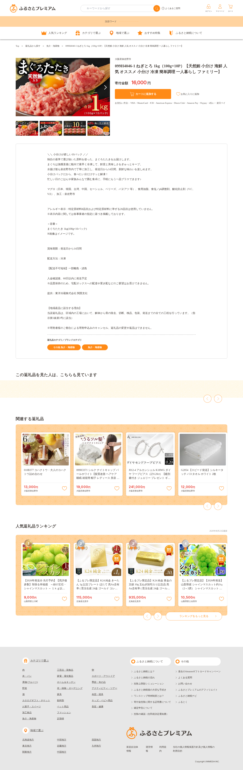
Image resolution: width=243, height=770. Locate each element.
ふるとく (182, 702)
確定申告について (143, 708)
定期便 (60, 718)
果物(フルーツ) (30, 682)
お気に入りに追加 (190, 94)
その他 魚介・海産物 (64, 347)
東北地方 (27, 746)
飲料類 (60, 700)
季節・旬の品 (99, 682)
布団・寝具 (97, 694)
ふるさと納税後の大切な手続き (150, 690)
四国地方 (96, 740)
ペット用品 (63, 706)
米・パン (27, 676)
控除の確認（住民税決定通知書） (151, 714)
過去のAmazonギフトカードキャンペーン (199, 671)
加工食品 (27, 712)
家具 (59, 694)
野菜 (24, 688)
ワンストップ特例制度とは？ (149, 696)
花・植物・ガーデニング (69, 688)
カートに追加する (146, 93)
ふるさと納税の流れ (144, 677)
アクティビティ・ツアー (104, 688)
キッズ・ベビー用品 (102, 700)
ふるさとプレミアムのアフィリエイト (198, 690)
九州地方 (96, 746)
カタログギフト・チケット (36, 700)
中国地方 (61, 752)
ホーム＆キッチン (66, 682)
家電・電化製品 (65, 676)
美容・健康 (97, 706)
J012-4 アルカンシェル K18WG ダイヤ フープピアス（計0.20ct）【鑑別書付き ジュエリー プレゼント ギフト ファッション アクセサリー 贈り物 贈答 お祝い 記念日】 (150, 478)
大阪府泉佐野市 (123, 59)
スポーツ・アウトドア (103, 676)
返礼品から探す (32, 46)
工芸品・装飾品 (65, 670)
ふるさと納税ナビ (187, 696)
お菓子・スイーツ (31, 706)
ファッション (64, 712)
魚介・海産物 (52, 46)
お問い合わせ (185, 683)
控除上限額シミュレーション (149, 683)
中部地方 (61, 740)
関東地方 (27, 752)
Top (17, 46)
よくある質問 (185, 677)
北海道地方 (28, 740)
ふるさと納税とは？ (144, 671)
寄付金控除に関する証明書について (152, 702)
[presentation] (20, 87)
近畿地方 (61, 746)
